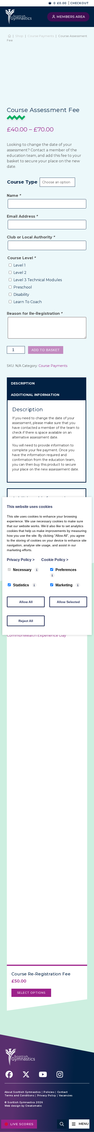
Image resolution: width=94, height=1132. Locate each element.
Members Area (70, 17)
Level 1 (19, 265)
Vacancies (66, 1096)
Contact (62, 1092)
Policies (49, 1092)
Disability (21, 294)
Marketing (64, 585)
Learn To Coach (27, 302)
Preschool (22, 287)
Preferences (65, 570)
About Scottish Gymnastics (23, 1092)
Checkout (79, 3)
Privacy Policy (46, 1096)
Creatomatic (33, 1105)
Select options (31, 992)
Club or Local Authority (31, 237)
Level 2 (19, 272)
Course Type (22, 182)
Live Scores (22, 1124)
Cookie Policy (54, 560)
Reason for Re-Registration (35, 313)
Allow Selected (68, 602)
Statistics (21, 585)
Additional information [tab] (35, 395)
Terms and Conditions (19, 1096)
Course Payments (41, 36)
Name (14, 195)
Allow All (26, 602)
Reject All (25, 621)
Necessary (22, 570)
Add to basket (45, 350)
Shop (19, 36)
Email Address (22, 216)
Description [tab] (23, 383)
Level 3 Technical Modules (37, 280)
